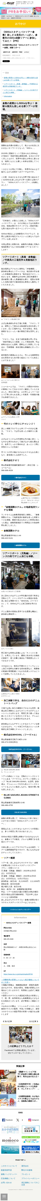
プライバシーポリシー (30, 1178)
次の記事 (32, 1021)
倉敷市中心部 (6, 52)
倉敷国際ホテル (21, 545)
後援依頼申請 (6, 1170)
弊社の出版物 (26, 1170)
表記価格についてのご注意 (30, 1184)
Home (3, 16)
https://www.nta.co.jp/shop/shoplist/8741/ (18, 974)
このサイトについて (9, 1166)
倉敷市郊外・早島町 (17, 52)
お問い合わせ (6, 1183)
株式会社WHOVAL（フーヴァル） (21, 749)
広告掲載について (8, 1178)
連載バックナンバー (9, 1174)
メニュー (4, 1198)
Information (8, 96)
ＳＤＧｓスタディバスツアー (21, 909)
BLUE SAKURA (21, 812)
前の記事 (8, 1021)
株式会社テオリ (21, 477)
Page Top (19, 1160)
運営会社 (25, 1166)
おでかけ (9, 16)
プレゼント (25, 1174)
